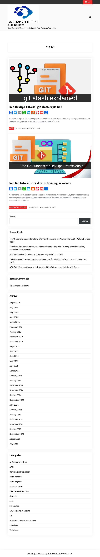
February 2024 (16, 410)
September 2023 (17, 434)
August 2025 (15, 346)
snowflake (14, 525)
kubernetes (14, 506)
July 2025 (14, 351)
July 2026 (14, 307)
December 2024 (16, 385)
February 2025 (16, 376)
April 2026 (14, 317)
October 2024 (15, 395)
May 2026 (14, 312)
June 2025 (14, 356)
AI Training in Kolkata (18, 462)
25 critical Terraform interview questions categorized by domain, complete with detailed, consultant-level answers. (47, 248)
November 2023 (16, 424)
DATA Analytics (16, 477)
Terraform (14, 530)
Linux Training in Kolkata (20, 511)
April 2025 (14, 366)
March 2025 (15, 371)
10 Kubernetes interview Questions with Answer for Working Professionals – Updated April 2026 (48, 260)
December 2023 (16, 419)
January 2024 (15, 414)
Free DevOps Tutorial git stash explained (35, 107)
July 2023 (14, 444)
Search (12, 216)
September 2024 (17, 400)
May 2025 (14, 361)
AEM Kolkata (16, 25)
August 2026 (15, 303)
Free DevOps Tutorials (17, 207)
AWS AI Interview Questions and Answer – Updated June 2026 (36, 254)
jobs (11, 501)
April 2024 (14, 405)
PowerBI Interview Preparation (23, 520)
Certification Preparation (20, 472)
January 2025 (15, 380)
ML (11, 516)
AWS (11, 128)
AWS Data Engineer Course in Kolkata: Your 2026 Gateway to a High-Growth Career (44, 267)
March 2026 (15, 322)
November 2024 (16, 390)
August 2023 (15, 439)
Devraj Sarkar (21, 128)
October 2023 (15, 429)
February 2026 (16, 327)
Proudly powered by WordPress (43, 553)
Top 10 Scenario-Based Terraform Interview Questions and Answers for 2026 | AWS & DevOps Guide (50, 240)
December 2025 (16, 337)
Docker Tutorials (16, 486)
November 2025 (16, 341)
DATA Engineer (16, 481)
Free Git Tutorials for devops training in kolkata (40, 183)
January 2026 (15, 332)
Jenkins (13, 496)
